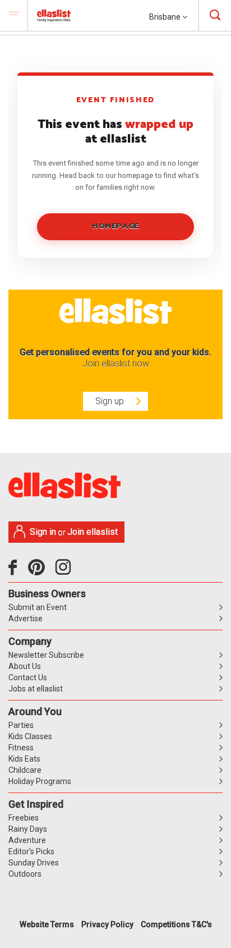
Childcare (24, 770)
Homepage (115, 226)
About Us (24, 666)
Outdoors (24, 873)
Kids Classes (30, 736)
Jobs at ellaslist (35, 688)
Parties (21, 725)
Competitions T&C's (176, 924)
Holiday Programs (39, 781)
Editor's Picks (31, 851)
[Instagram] (65, 571)
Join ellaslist (92, 531)
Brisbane (165, 16)
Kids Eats (24, 758)
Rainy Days (27, 829)
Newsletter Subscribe (46, 655)
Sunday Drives (33, 862)
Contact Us (27, 677)
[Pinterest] (40, 571)
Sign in (43, 531)
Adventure (27, 840)
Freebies (23, 817)
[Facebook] (15, 571)
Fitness (21, 747)
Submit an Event (37, 607)
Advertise (25, 618)
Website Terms (47, 924)
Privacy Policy (107, 924)
